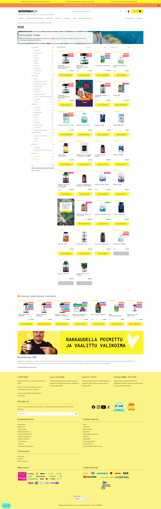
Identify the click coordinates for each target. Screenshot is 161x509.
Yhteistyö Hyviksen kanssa (91, 434)
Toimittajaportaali (89, 441)
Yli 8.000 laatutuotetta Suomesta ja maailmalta (79, 1)
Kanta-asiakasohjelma (24, 436)
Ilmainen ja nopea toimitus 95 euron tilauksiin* (35, 1)
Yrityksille (42, 14)
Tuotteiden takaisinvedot (25, 446)
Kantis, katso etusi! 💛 (33, 14)
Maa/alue (77, 496)
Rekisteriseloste (23, 461)
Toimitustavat (22, 429)
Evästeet (20, 459)
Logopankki (86, 439)
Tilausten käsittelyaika (25, 434)
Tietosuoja (21, 456)
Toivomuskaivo (50, 14)
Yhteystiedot (21, 424)
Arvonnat (86, 436)
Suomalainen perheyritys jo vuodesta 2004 (124, 1)
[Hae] (120, 11)
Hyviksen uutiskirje (23, 439)
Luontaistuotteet (43, 23)
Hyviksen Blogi (87, 429)
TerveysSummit (88, 444)
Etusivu (20, 23)
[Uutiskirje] (76, 413)
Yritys (84, 424)
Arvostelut (86, 427)
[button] (137, 11)
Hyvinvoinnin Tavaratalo (81, 505)
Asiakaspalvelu (21, 14)
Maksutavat (21, 427)
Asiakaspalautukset (24, 432)
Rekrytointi (86, 432)
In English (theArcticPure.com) (92, 446)
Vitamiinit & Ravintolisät (30, 23)
